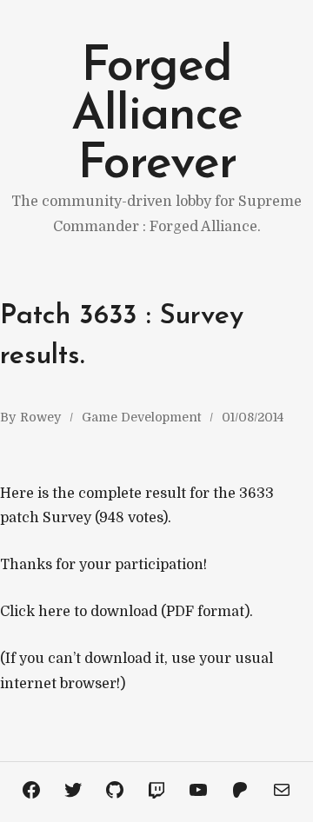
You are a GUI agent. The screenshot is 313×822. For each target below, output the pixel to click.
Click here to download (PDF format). (126, 612)
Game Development (141, 417)
